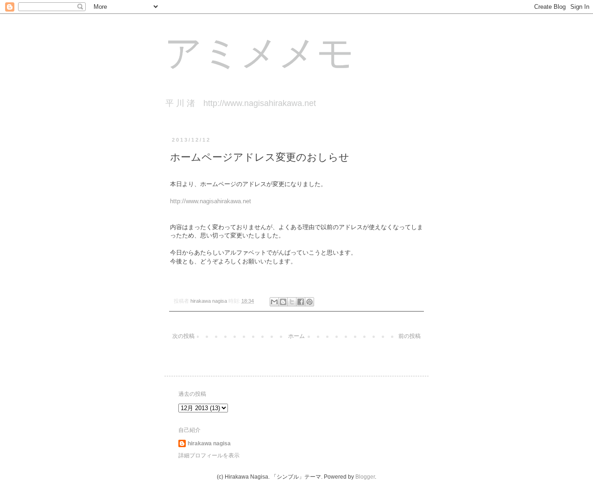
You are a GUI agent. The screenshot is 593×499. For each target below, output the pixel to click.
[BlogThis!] (283, 301)
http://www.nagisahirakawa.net (210, 201)
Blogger (365, 477)
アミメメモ (259, 56)
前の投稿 (409, 336)
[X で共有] (291, 301)
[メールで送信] (274, 301)
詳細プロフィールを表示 (209, 455)
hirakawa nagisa (209, 443)
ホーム (296, 336)
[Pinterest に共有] (309, 301)
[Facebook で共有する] (300, 301)
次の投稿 (183, 336)
